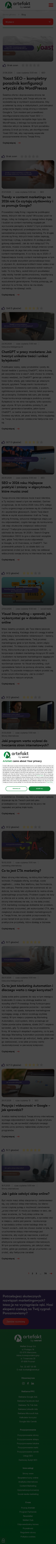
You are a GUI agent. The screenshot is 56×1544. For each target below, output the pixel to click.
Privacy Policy (40, 775)
